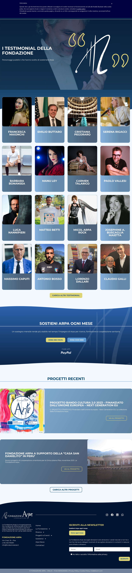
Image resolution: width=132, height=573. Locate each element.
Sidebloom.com (97, 571)
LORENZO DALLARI (82, 280)
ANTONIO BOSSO (49, 279)
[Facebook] (112, 514)
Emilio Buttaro (49, 131)
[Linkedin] (117, 514)
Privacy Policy (74, 571)
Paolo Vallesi (115, 181)
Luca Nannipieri (16, 231)
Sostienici (40, 539)
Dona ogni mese (77, 533)
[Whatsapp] (122, 514)
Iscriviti (124, 559)
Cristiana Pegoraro (82, 133)
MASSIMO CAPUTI (16, 279)
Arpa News (40, 542)
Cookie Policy (85, 571)
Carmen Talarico (82, 182)
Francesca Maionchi (17, 133)
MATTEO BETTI (49, 230)
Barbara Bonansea (17, 182)
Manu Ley (49, 181)
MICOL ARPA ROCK (82, 231)
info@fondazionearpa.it (10, 545)
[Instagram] (107, 514)
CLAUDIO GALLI (115, 279)
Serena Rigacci (115, 131)
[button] (66, 295)
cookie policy (81, 9)
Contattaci (40, 545)
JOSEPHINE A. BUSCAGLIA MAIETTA (115, 232)
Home (38, 526)
